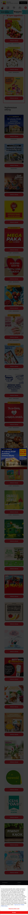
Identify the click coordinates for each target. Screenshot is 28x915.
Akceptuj (14, 912)
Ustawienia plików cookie (14, 908)
